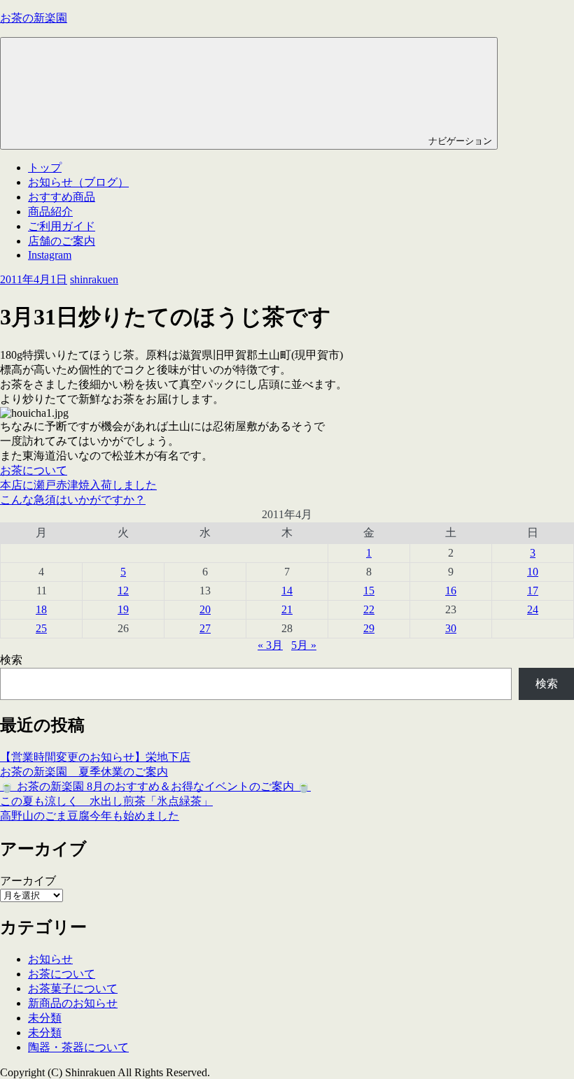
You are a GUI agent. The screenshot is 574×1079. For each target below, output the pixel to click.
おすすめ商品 (61, 197)
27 (205, 628)
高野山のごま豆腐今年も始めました (89, 816)
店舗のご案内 (61, 241)
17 (532, 590)
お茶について (33, 470)
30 (450, 628)
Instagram (49, 255)
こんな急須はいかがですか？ (73, 500)
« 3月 (270, 645)
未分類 (45, 1018)
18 (41, 609)
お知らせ (50, 959)
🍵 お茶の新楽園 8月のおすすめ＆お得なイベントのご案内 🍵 (155, 786)
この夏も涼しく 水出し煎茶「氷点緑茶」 (106, 801)
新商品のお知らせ (73, 1003)
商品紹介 (50, 211)
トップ (45, 167)
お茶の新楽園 (33, 18)
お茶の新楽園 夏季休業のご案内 (84, 772)
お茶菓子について (73, 988)
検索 (11, 660)
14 (287, 590)
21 (287, 609)
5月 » (303, 645)
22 (368, 609)
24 (532, 609)
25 (41, 628)
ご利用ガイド (61, 226)
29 (368, 628)
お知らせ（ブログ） (78, 182)
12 (123, 590)
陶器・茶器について (78, 1047)
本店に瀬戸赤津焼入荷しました (78, 485)
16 (450, 590)
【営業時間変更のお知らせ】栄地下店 (95, 757)
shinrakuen (94, 279)
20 (205, 609)
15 (368, 590)
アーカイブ (28, 881)
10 (532, 572)
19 (123, 609)
